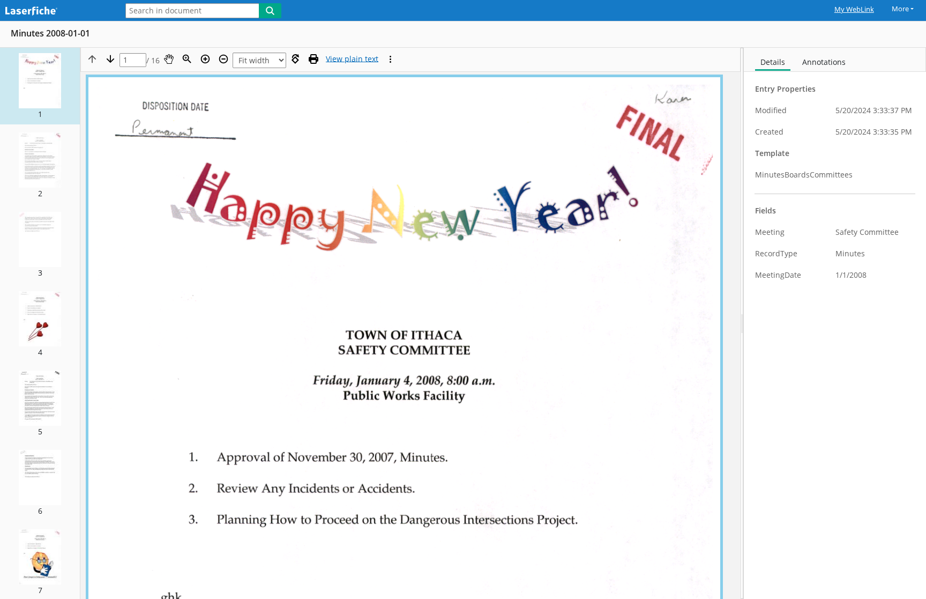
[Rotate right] (295, 59)
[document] (835, 323)
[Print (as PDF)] (313, 59)
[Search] (270, 10)
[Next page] (110, 59)
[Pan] (169, 59)
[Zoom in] (205, 59)
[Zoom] (187, 59)
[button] (40, 86)
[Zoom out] (223, 59)
